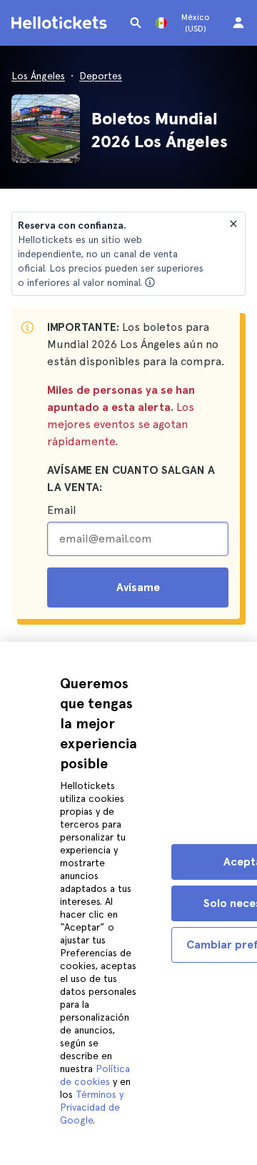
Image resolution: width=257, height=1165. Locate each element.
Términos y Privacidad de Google (92, 1107)
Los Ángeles (38, 75)
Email (61, 510)
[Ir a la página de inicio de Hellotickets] (61, 23)
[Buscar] (135, 23)
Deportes (100, 75)
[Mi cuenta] (238, 23)
